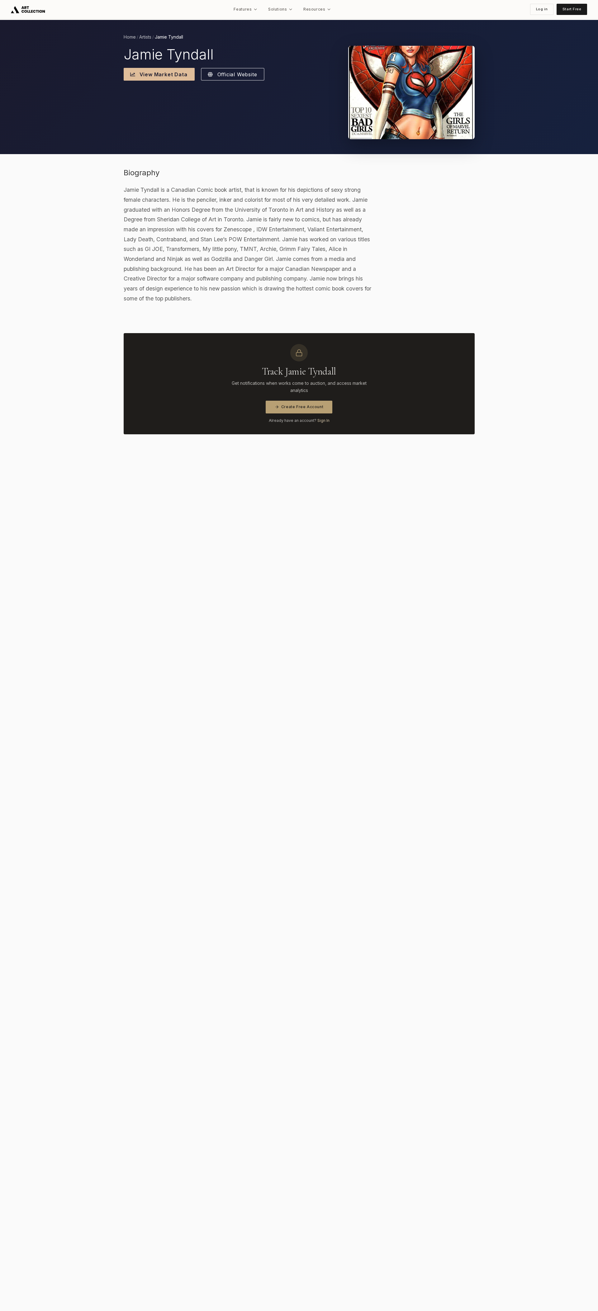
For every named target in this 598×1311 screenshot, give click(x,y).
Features (243, 9)
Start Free (571, 9)
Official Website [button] (236, 74)
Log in (542, 9)
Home (130, 37)
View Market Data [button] (162, 74)
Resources (314, 9)
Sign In (323, 420)
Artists (145, 37)
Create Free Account (302, 406)
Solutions (277, 9)
